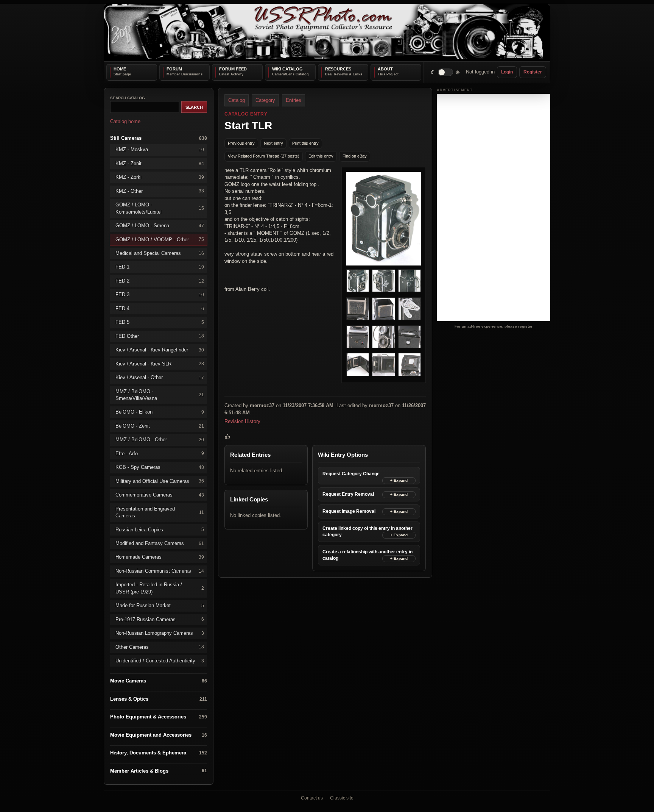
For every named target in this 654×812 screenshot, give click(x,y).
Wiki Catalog (287, 69)
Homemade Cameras (159, 557)
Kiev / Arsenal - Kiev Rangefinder (159, 350)
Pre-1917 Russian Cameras (159, 619)
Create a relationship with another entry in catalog (367, 555)
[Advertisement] (493, 207)
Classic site (341, 798)
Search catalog (127, 98)
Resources (338, 69)
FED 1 (159, 267)
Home (120, 69)
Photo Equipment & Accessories (158, 717)
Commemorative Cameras (159, 495)
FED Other (159, 336)
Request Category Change (351, 473)
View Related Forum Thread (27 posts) (263, 156)
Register (532, 72)
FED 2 (159, 280)
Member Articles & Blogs (158, 770)
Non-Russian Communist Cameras (159, 570)
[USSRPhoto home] (327, 32)
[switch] (446, 72)
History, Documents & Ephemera (158, 753)
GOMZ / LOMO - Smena (159, 225)
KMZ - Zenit (159, 163)
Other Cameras (159, 647)
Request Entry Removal (348, 494)
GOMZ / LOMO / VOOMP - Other (159, 239)
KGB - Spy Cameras (159, 467)
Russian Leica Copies (159, 529)
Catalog (236, 100)
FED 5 (159, 322)
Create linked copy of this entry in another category (367, 531)
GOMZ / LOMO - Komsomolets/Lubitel (159, 208)
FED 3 (159, 294)
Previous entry (241, 143)
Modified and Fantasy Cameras (159, 543)
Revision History (242, 421)
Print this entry (305, 143)
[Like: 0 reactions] (227, 436)
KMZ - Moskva (159, 149)
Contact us (312, 798)
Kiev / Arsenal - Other (159, 377)
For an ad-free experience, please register (494, 326)
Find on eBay (355, 156)
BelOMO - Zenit (159, 425)
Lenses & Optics (158, 699)
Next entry (273, 143)
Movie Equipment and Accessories (158, 734)
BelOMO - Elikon (159, 412)
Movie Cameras (158, 681)
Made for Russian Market (159, 605)
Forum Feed (233, 69)
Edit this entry (320, 156)
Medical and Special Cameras (159, 253)
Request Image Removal (348, 511)
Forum (174, 69)
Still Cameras (158, 138)
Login (507, 72)
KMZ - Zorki (159, 177)
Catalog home (125, 121)
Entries (293, 100)
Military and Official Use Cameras (159, 481)
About (385, 69)
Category (265, 100)
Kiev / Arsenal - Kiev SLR (159, 363)
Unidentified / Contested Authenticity (159, 661)
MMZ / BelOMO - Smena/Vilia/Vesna (159, 394)
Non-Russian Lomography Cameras (159, 633)
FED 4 (159, 308)
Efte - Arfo (159, 453)
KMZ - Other (159, 191)
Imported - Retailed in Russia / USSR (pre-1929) (159, 588)
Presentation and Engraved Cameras (159, 512)
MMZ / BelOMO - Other (159, 439)
